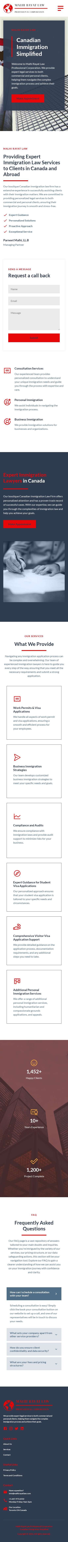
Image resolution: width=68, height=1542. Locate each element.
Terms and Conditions (12, 1475)
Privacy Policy (9, 1470)
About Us (7, 1444)
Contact (7, 1455)
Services (6, 1449)
